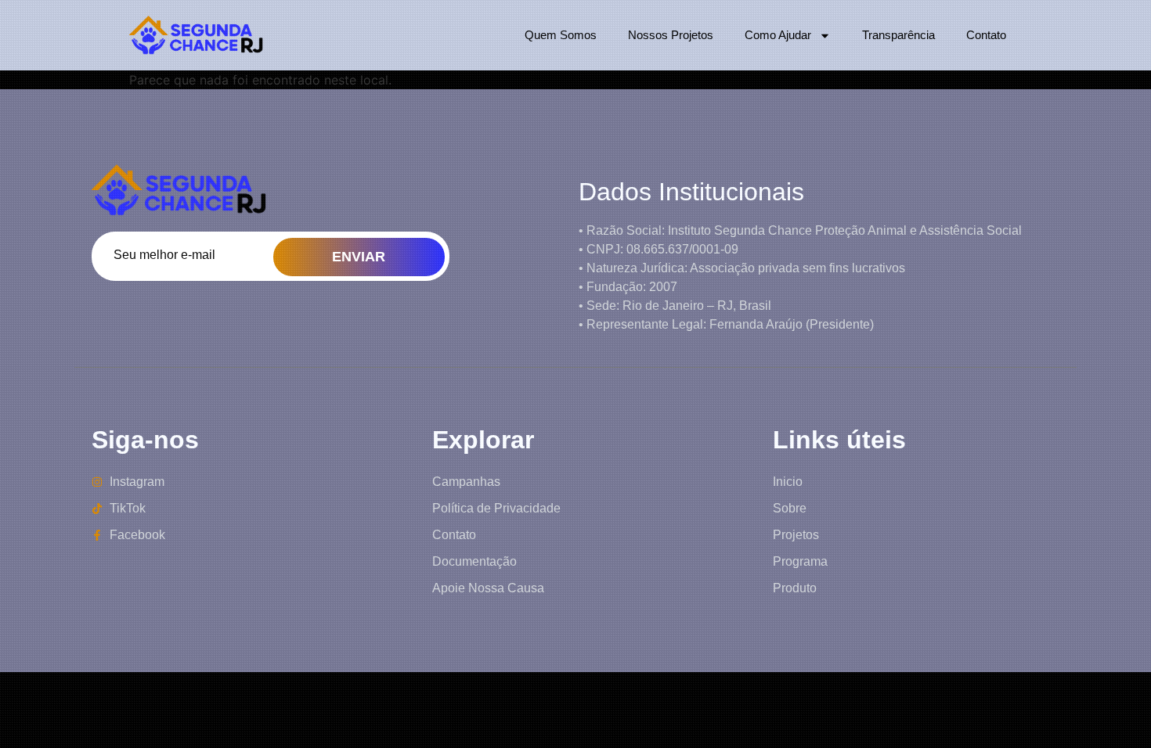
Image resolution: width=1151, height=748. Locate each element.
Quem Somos (561, 34)
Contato (986, 34)
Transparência (898, 34)
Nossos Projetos (670, 34)
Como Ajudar (778, 34)
